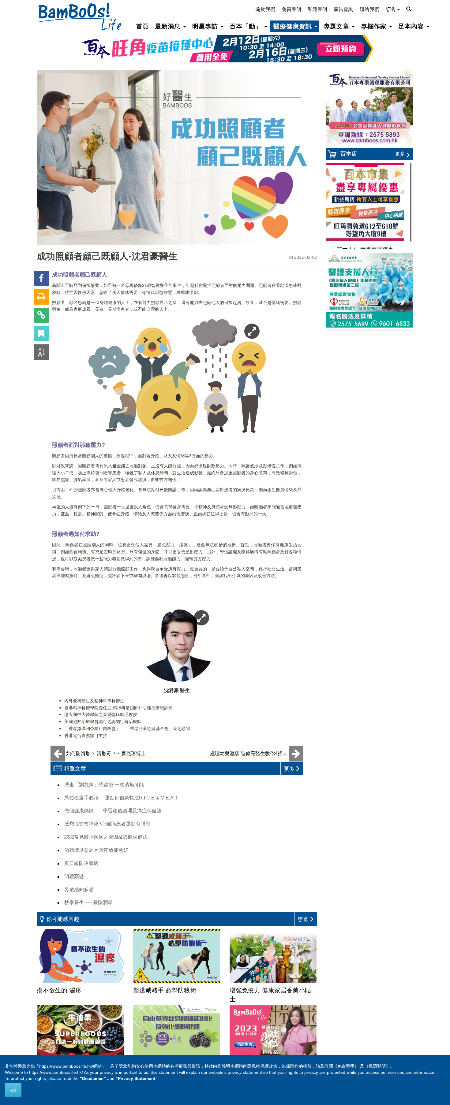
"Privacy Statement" (137, 1078)
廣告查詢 (343, 9)
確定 (13, 1090)
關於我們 (265, 9)
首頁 (142, 26)
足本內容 (412, 26)
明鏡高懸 (74, 876)
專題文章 (337, 26)
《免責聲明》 (346, 1066)
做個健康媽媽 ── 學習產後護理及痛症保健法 (113, 810)
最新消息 (169, 26)
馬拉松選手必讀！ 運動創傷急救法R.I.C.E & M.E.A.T (121, 797)
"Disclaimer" (93, 1078)
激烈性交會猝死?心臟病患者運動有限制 (107, 823)
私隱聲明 (317, 9)
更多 (400, 153)
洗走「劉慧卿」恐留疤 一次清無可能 (104, 784)
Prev (335, 332)
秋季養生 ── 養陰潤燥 (88, 902)
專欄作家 (375, 26)
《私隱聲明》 (377, 1066)
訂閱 (391, 9)
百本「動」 (247, 26)
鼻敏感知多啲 (79, 889)
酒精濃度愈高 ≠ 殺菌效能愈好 (96, 850)
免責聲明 (291, 9)
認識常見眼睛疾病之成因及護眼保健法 (106, 837)
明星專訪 (206, 26)
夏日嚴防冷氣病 (81, 863)
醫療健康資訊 (293, 26)
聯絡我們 (369, 9)
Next (404, 332)
